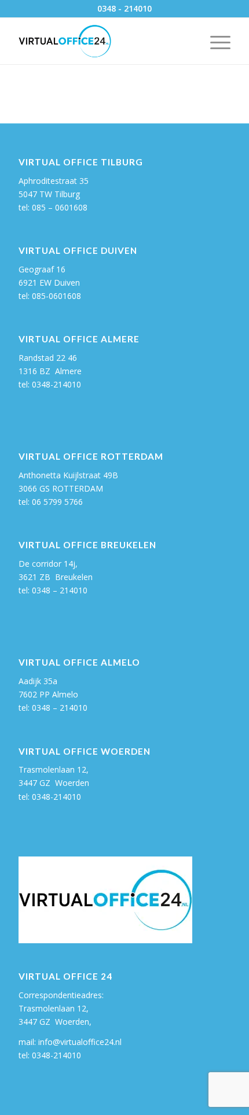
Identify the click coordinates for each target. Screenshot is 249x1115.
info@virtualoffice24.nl (80, 1041)
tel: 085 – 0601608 (53, 207)
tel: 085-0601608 (50, 295)
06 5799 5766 (57, 501)
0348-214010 (56, 384)
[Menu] (214, 41)
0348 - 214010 (124, 8)
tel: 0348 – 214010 (53, 707)
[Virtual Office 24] (103, 41)
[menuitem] (214, 41)
